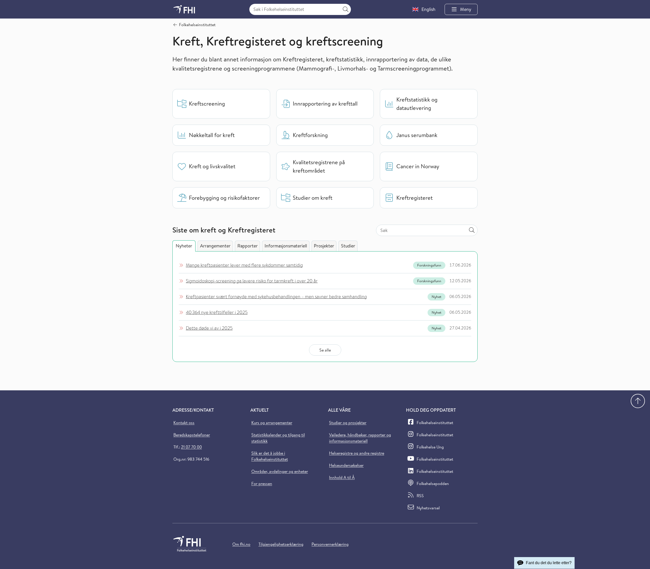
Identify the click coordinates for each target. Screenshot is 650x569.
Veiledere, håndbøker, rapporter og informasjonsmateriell (360, 438)
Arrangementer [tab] (215, 246)
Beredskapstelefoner (191, 435)
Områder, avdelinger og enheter (279, 471)
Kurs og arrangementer (271, 422)
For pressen (261, 483)
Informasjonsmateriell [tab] (286, 246)
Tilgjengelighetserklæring (280, 544)
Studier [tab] (348, 246)
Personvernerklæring (330, 544)
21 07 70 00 (191, 447)
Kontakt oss (183, 422)
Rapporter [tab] (247, 246)
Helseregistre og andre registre (356, 453)
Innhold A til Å (342, 477)
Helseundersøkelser (346, 465)
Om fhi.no (241, 544)
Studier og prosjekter (347, 422)
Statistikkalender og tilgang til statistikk (278, 438)
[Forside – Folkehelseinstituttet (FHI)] (184, 9)
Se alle (325, 350)
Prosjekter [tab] (324, 246)
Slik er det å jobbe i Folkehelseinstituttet (269, 456)
